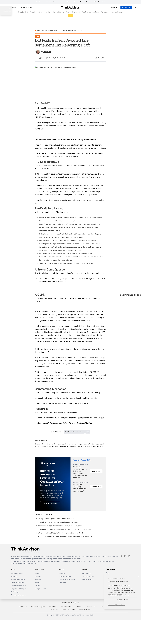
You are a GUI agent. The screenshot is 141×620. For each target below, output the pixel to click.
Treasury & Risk (91, 607)
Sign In (108, 573)
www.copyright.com (81, 444)
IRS (81, 30)
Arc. (59, 615)
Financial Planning (17, 582)
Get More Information (50, 503)
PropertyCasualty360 (38, 607)
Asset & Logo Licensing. (95, 446)
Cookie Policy (86, 573)
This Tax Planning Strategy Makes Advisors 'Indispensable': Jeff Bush (65, 536)
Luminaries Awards (26, 7)
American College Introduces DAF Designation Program (60, 526)
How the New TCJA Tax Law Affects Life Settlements (65, 418)
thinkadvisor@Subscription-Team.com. (24, 564)
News (37, 36)
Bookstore (89, 2)
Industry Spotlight (17, 573)
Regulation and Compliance (47, 30)
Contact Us (62, 582)
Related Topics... (56, 432)
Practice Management (18, 585)
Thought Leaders (99, 2)
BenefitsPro (52, 607)
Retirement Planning (18, 579)
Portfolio (14, 576)
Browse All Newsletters (116, 605)
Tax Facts (39, 2)
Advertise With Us (65, 576)
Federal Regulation (69, 30)
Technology (15, 592)
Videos (62, 2)
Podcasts (55, 2)
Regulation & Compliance (19, 589)
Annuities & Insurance (18, 595)
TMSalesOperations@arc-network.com (55, 446)
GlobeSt (79, 607)
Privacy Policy (87, 579)
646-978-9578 (49, 561)
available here (71, 412)
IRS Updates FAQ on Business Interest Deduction (57, 519)
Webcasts (69, 2)
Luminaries (47, 2)
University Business (85, 609)
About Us (62, 573)
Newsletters (114, 7)
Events (37, 573)
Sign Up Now (123, 600)
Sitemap (37, 585)
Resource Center (79, 2)
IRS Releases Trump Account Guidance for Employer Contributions (64, 529)
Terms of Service (88, 576)
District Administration (69, 609)
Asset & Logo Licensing (67, 579)
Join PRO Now (126, 7)
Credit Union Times (67, 607)
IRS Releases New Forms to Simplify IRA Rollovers (58, 522)
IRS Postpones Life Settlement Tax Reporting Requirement (69, 139)
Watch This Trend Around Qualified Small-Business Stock (60, 533)
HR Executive (54, 609)
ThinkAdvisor (23, 607)
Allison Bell (47, 51)
